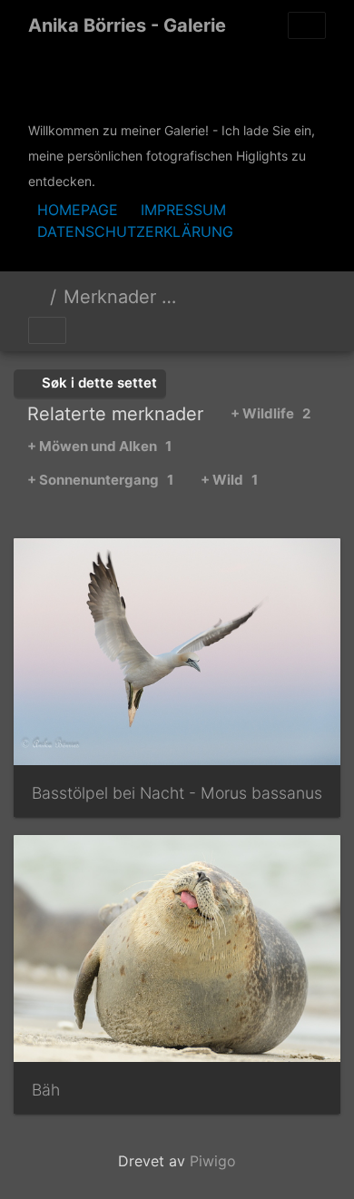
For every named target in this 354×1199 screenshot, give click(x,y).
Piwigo (213, 1161)
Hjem (35, 296)
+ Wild (229, 479)
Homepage (77, 210)
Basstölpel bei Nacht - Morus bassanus (177, 792)
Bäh (46, 1089)
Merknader (110, 297)
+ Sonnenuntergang (100, 479)
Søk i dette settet (97, 382)
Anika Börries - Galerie (127, 25)
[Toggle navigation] (307, 25)
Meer (197, 299)
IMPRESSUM (183, 210)
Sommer (274, 299)
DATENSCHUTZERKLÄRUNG (135, 231)
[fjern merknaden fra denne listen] (217, 299)
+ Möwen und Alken (99, 446)
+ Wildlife (270, 413)
